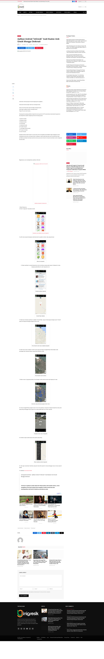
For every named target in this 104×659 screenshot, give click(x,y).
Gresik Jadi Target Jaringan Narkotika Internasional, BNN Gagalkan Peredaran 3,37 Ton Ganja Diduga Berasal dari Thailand (76, 91)
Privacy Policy (66, 637)
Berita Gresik (20, 528)
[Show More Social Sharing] (45, 48)
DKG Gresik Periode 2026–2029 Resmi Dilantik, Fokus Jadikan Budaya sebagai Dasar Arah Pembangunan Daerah (54, 628)
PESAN (75, 12)
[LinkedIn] (13, 93)
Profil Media (67, 12)
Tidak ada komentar (43, 44)
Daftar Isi (58, 12)
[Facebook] (13, 87)
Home (20, 12)
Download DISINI (28, 470)
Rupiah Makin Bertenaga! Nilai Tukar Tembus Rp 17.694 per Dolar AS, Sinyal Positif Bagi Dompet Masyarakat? (40, 562)
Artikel (30, 12)
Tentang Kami (39, 639)
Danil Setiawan (69, 609)
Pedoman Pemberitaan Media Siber (56, 637)
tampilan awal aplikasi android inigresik (41, 233)
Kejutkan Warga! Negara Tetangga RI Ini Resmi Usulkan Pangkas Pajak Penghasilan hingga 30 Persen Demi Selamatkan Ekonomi (75, 71)
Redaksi (38, 637)
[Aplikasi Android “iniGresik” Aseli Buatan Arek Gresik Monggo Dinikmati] (40, 66)
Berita (25, 12)
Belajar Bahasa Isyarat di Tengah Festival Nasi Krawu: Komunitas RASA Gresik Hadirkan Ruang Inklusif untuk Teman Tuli (76, 624)
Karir (81, 637)
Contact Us (73, 637)
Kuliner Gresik (39, 12)
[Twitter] (13, 90)
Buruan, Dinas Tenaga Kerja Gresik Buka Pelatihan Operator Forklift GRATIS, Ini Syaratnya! (77, 630)
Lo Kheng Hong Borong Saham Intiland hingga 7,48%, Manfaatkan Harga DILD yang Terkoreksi (80, 189)
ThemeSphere (20, 638)
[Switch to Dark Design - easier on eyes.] (83, 12)
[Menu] (85, 12)
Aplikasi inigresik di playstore (41, 203)
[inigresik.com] (20, 7)
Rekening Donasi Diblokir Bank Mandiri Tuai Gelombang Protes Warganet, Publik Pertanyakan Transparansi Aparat (37, 1)
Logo (48, 637)
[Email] (13, 99)
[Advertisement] (52, 26)
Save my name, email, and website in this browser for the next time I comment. (35, 591)
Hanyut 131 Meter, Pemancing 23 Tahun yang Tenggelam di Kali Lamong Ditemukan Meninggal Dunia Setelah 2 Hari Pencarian (75, 104)
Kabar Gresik (27, 528)
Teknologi (33, 528)
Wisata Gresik (49, 12)
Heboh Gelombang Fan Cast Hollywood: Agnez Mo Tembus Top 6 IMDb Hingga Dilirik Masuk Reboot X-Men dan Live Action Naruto (76, 47)
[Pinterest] (13, 96)
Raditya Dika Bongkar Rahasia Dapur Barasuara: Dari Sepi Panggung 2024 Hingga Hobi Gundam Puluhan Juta (55, 562)
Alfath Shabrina (70, 171)
